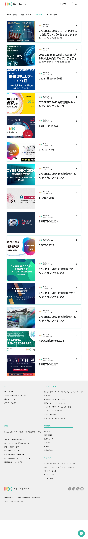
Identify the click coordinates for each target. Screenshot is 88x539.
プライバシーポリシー (11, 501)
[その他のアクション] (77, 25)
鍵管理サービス (9, 399)
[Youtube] (82, 488)
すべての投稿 (12, 14)
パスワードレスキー (11, 403)
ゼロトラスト (9, 392)
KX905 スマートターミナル (13, 462)
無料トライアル (49, 475)
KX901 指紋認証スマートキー (14, 454)
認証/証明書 (48, 435)
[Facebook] (69, 488)
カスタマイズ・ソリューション (54, 418)
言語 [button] (21, 501)
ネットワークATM (50, 414)
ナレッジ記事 (52, 14)
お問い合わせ (48, 450)
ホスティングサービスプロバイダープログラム (60, 467)
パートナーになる (50, 471)
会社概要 (47, 431)
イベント (38, 14)
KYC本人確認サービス (11, 447)
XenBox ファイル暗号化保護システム (17, 443)
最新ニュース (26, 14)
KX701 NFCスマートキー (12, 451)
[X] (78, 488)
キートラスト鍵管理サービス (14, 439)
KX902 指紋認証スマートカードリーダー (18, 458)
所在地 (46, 446)
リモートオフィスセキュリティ (54, 399)
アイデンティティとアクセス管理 (15, 395)
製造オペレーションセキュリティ (55, 403)
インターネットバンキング (53, 411)
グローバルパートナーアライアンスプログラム (60, 463)
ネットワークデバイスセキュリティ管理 (57, 407)
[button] (76, 4)
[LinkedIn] (73, 488)
